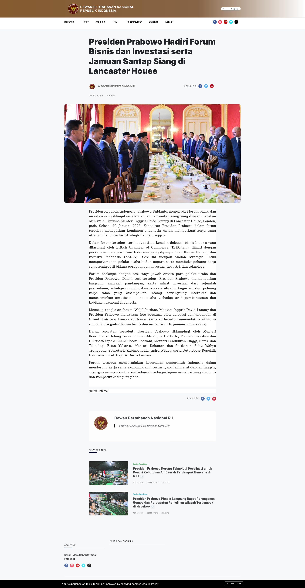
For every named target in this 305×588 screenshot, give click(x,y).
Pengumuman (134, 21)
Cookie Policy (150, 583)
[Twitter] (231, 22)
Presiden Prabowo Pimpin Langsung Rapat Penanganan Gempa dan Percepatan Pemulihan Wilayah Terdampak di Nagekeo (174, 499)
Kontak (169, 21)
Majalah (100, 21)
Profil (84, 21)
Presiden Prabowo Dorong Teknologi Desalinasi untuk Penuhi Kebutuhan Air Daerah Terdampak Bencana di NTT (172, 468)
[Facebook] (215, 22)
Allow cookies (234, 583)
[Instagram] (220, 22)
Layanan (154, 21)
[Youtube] (225, 22)
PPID (114, 21)
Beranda (69, 21)
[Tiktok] (236, 22)
